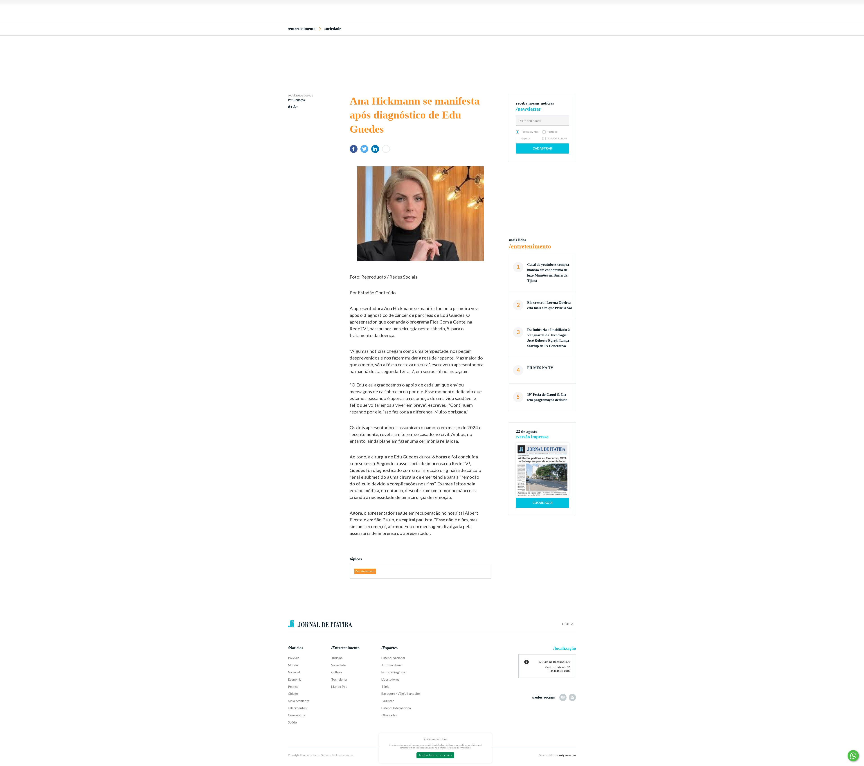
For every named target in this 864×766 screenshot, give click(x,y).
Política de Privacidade (460, 747)
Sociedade (332, 28)
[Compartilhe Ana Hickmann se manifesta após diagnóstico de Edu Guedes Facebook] (354, 149)
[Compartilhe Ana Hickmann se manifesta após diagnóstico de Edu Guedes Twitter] (364, 149)
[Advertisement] (432, 57)
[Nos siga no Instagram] (563, 697)
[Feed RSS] (572, 697)
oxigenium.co (567, 755)
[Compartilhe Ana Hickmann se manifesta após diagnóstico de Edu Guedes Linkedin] (375, 149)
